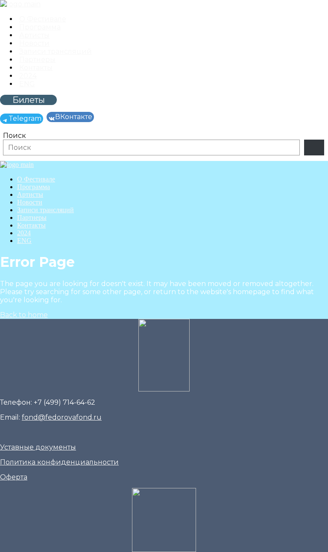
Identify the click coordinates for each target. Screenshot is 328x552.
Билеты (28, 100)
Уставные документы (38, 447)
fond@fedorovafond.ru (62, 417)
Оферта (13, 477)
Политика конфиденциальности (59, 462)
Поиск (14, 135)
